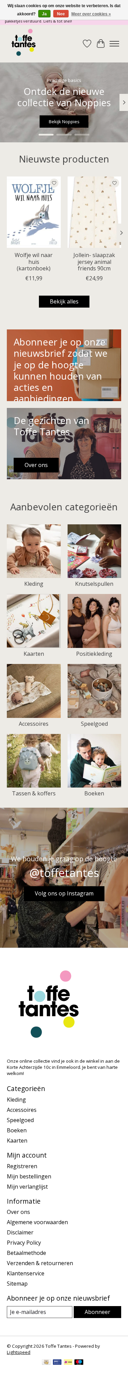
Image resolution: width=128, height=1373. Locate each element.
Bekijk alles (64, 301)
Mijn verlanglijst (27, 1186)
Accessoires (33, 723)
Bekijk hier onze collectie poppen (64, 121)
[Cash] (46, 1362)
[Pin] (57, 1362)
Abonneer (97, 1312)
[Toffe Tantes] (23, 43)
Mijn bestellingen (29, 1176)
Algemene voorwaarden (37, 1222)
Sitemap (17, 1283)
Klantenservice (25, 1273)
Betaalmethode (26, 1253)
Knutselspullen (94, 584)
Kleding (33, 584)
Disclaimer (20, 1232)
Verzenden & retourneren (40, 1263)
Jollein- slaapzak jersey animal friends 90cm (94, 262)
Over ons (18, 1212)
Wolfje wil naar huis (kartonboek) (34, 262)
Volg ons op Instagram (64, 893)
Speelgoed (94, 723)
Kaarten (34, 653)
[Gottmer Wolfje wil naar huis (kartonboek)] (34, 212)
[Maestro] (78, 1362)
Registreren (22, 1166)
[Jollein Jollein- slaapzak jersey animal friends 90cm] (95, 212)
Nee (61, 14)
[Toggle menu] (114, 44)
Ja (44, 14)
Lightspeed (18, 1352)
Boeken (94, 793)
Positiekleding (94, 653)
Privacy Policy (24, 1242)
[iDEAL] (68, 1362)
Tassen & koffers (34, 793)
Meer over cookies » (91, 14)
